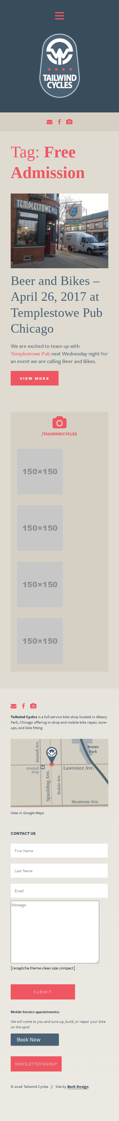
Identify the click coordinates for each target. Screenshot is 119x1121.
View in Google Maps (27, 812)
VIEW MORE (34, 378)
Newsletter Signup (36, 1064)
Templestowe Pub (30, 353)
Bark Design (77, 1086)
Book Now (29, 1039)
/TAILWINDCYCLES (59, 434)
